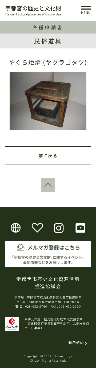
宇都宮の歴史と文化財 (33, 8)
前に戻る (48, 155)
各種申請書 (48, 27)
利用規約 (76, 342)
